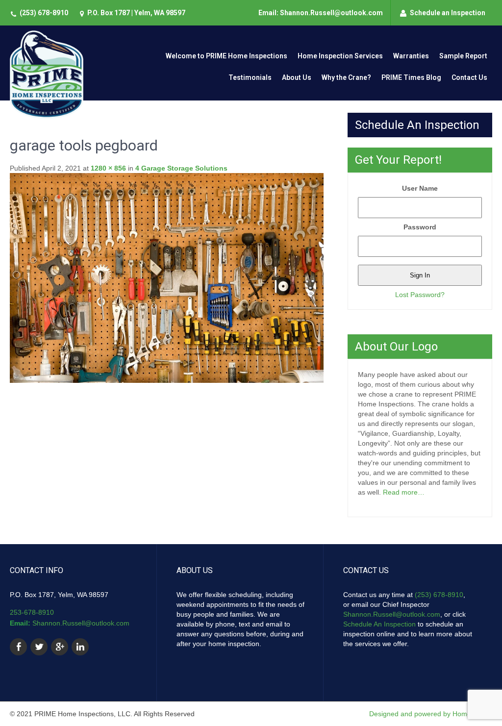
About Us (296, 77)
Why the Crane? (346, 77)
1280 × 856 (108, 168)
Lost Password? (420, 295)
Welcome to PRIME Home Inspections (226, 56)
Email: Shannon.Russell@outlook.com (320, 13)
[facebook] (18, 646)
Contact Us (469, 77)
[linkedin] (80, 646)
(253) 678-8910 (44, 13)
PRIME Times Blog (411, 77)
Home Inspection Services (340, 56)
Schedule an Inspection (447, 13)
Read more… (404, 492)
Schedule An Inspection (379, 624)
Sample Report (463, 56)
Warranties (411, 56)
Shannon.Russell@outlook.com (80, 623)
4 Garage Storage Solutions (181, 168)
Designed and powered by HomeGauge (430, 714)
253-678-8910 (32, 612)
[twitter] (39, 646)
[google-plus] (59, 646)
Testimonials (250, 77)
